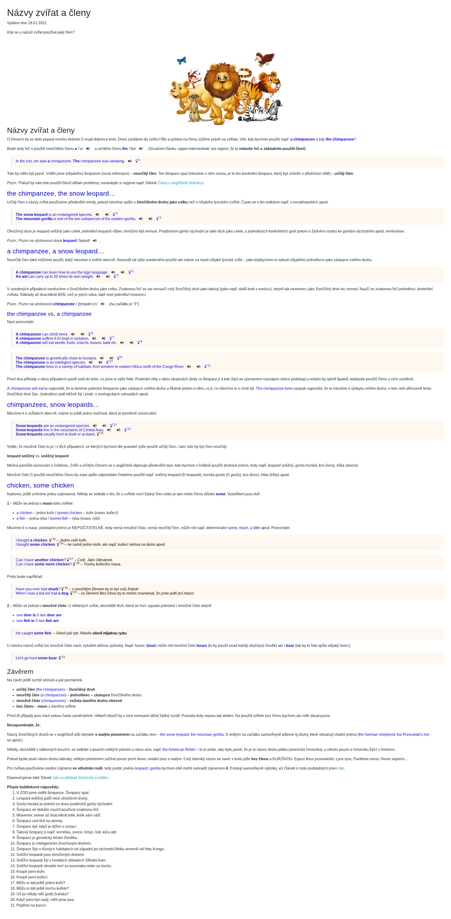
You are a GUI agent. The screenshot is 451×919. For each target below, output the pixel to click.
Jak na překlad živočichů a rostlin (80, 778)
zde (341, 768)
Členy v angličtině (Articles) (180, 183)
